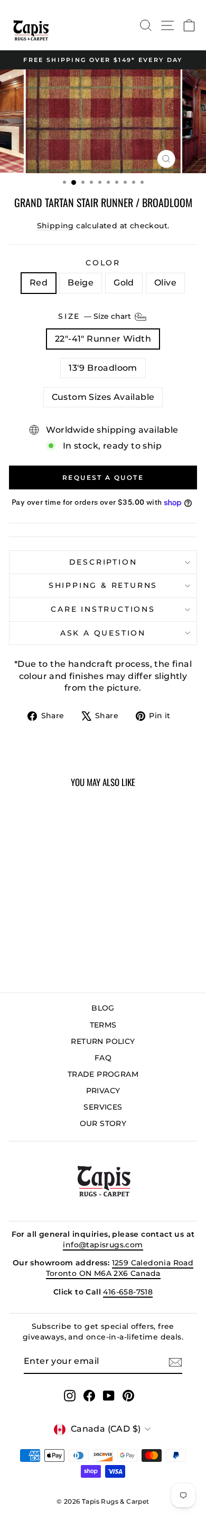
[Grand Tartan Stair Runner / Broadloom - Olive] (63, 957)
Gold (124, 283)
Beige (80, 283)
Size (95, 316)
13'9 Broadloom (103, 368)
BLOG (103, 1008)
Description (103, 562)
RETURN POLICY (103, 1041)
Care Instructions (103, 609)
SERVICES (102, 1107)
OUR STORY (103, 1123)
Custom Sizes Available (103, 397)
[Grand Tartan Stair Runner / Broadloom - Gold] (51, 957)
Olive (165, 283)
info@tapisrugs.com (103, 1244)
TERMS (103, 1025)
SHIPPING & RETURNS (103, 585)
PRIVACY (103, 1090)
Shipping (55, 225)
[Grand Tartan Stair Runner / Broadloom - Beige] (39, 957)
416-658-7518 (128, 1292)
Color (103, 262)
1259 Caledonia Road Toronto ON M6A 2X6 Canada (120, 1268)
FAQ (103, 1057)
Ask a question (103, 633)
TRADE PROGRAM (103, 1074)
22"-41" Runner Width (103, 339)
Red (39, 283)
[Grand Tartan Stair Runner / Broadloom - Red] (27, 957)
